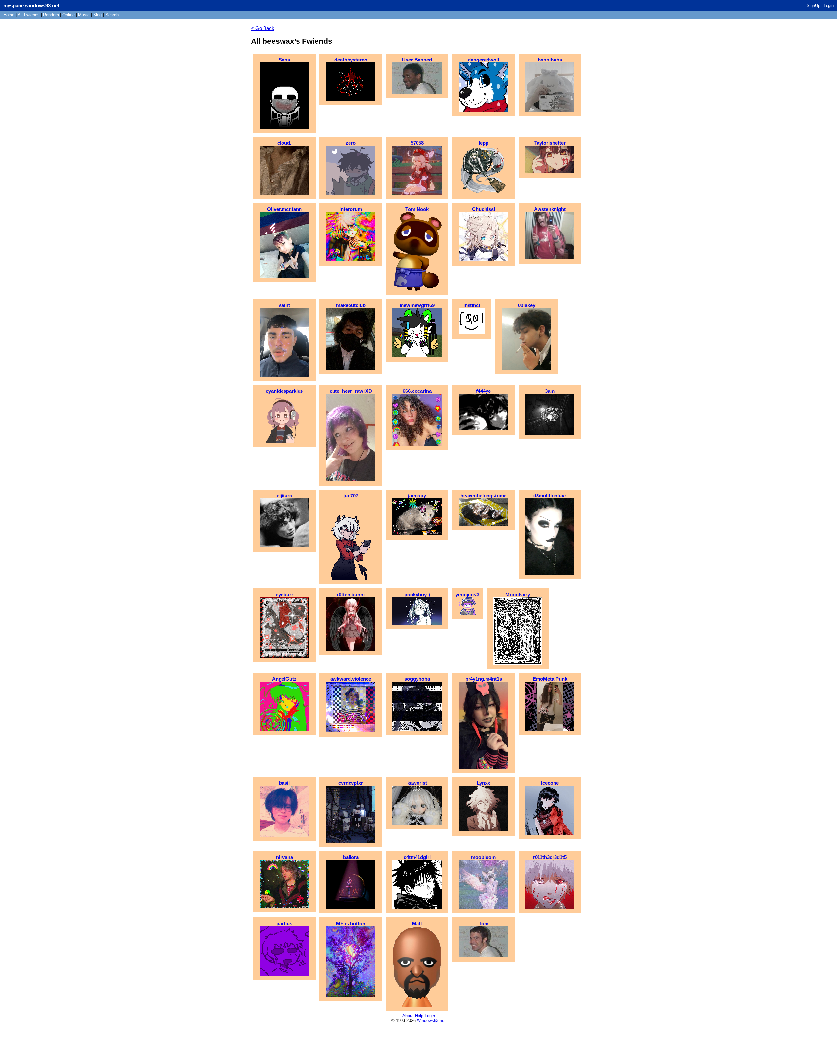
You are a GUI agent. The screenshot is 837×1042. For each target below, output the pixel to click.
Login (829, 5)
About (408, 1015)
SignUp (813, 5)
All (29, 14)
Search (112, 14)
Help (419, 1015)
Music (84, 14)
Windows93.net (431, 1020)
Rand (51, 14)
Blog (97, 14)
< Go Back (262, 28)
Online (68, 14)
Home (8, 14)
